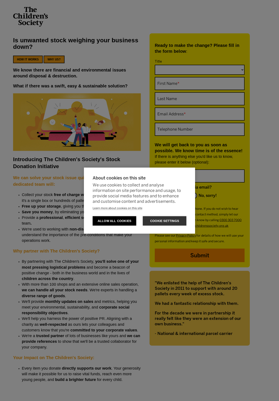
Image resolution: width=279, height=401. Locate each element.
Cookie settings (164, 220)
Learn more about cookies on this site (117, 208)
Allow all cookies (114, 220)
